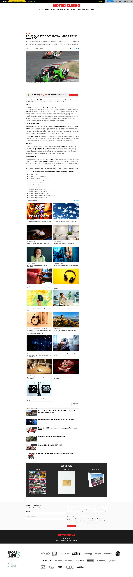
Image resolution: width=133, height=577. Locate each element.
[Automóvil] (88, 554)
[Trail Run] (69, 560)
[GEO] (70, 567)
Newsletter (30, 1)
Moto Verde (33, 445)
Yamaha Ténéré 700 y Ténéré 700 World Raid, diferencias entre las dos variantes (57, 412)
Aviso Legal (94, 508)
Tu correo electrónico (30, 516)
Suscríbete (110, 1)
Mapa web (75, 540)
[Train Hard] (43, 567)
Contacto (57, 540)
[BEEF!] (60, 567)
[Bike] (101, 560)
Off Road (66, 9)
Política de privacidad (64, 540)
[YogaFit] (80, 560)
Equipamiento (81, 9)
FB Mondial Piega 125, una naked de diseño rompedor (56, 419)
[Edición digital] (95, 480)
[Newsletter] (66, 482)
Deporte (47, 9)
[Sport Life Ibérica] (14, 554)
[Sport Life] (118, 553)
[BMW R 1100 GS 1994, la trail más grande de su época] (31, 456)
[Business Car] (64, 553)
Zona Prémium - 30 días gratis (17, 1)
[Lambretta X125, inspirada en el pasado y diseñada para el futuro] (31, 430)
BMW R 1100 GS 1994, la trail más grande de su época (56, 453)
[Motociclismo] (66, 5)
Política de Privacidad (101, 508)
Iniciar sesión (118, 1)
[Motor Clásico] (76, 553)
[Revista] (37, 482)
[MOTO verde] (100, 1)
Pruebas (53, 9)
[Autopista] (45, 553)
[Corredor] (46, 560)
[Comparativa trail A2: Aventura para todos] (31, 439)
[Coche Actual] (54, 553)
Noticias (73, 9)
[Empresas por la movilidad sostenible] (11, 565)
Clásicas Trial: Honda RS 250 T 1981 (50, 445)
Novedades (60, 9)
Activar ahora (73, 95)
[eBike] (51, 567)
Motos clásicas (33, 453)
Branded (34, 411)
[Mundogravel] (81, 567)
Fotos (92, 9)
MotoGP (41, 9)
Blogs (87, 9)
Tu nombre (27, 511)
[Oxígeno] (112, 560)
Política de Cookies (71, 509)
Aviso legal (71, 540)
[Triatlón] (58, 560)
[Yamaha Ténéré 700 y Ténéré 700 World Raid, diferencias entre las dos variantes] (31, 413)
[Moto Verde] (98, 554)
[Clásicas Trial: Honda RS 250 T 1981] (31, 447)
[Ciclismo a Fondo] (90, 560)
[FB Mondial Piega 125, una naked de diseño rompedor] (31, 422)
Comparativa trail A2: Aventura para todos (52, 436)
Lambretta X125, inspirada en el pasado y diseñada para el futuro (57, 429)
